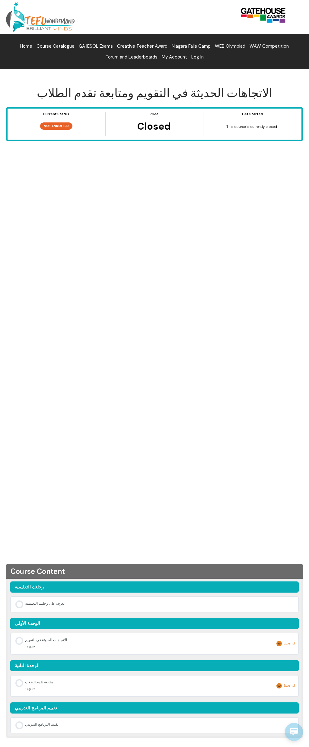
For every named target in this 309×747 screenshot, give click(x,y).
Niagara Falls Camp (191, 46)
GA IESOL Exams (96, 46)
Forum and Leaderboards (132, 57)
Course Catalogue (56, 46)
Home (26, 46)
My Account (174, 57)
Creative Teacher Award (142, 46)
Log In (197, 57)
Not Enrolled (56, 126)
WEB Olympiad (230, 46)
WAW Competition (269, 46)
